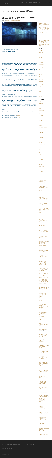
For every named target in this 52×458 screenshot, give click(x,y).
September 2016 (41, 88)
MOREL (45, 180)
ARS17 (45, 413)
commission (40, 122)
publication (40, 161)
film (39, 135)
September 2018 (41, 55)
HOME (40, 289)
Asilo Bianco (41, 237)
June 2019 (40, 50)
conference (40, 125)
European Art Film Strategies (43, 204)
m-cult (46, 187)
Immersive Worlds (42, 398)
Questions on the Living (42, 312)
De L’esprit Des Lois (42, 303)
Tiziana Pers (46, 294)
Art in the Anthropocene (42, 264)
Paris (40, 208)
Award (40, 108)
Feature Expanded (42, 386)
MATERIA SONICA (42, 356)
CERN (44, 340)
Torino (40, 314)
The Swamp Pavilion (42, 246)
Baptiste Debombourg (42, 429)
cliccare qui (19, 117)
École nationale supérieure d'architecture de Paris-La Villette (44, 273)
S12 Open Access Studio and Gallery (43, 193)
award (40, 317)
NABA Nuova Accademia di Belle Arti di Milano (44, 307)
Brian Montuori (41, 115)
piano (40, 329)
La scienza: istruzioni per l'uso (43, 351)
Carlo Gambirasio (41, 118)
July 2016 (40, 91)
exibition (40, 257)
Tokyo (46, 292)
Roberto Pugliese (41, 187)
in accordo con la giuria (42, 269)
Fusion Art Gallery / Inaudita (43, 270)
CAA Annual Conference (42, 226)
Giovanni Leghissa (41, 407)
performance (41, 157)
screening (40, 164)
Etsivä (44, 202)
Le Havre (45, 203)
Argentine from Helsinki (42, 293)
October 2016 (41, 86)
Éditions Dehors (41, 210)
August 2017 (41, 69)
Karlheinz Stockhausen (42, 382)
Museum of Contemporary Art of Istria (44, 212)
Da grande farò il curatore (43, 127)
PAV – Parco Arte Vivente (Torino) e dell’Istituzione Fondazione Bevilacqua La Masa (44, 277)
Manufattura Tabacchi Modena (43, 231)
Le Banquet (41, 406)
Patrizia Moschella (42, 346)
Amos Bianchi (41, 381)
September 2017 (41, 67)
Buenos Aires (46, 377)
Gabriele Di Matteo (42, 140)
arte (39, 280)
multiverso (46, 345)
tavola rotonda (41, 352)
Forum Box (40, 340)
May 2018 (40, 59)
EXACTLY (40, 388)
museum (40, 154)
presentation (41, 159)
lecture (40, 149)
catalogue (40, 399)
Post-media (41, 180)
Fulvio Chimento (41, 186)
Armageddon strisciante (42, 225)
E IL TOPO (40, 370)
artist (11, 20)
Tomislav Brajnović (42, 171)
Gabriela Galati (41, 139)
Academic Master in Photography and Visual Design (44, 316)
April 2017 (40, 76)
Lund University (41, 339)
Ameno (45, 237)
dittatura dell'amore (42, 235)
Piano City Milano (41, 336)
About (26, 2)
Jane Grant (40, 147)
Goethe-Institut (41, 292)
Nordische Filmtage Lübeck (43, 220)
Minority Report (41, 152)
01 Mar (3, 20)
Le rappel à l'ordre (42, 372)
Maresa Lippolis (46, 370)
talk (39, 169)
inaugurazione (45, 363)
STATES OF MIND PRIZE (42, 275)
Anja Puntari (41, 103)
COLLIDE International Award (43, 328)
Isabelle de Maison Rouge (43, 288)
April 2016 (40, 96)
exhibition (14, 20)
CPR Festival (41, 335)
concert (40, 123)
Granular (45, 283)
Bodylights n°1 (41, 305)
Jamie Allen (40, 145)
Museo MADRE (41, 358)
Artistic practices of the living (43, 268)
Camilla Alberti (41, 430)
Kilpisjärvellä (41, 219)
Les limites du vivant (46, 209)
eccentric (7, 20)
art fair (40, 105)
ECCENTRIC (41, 428)
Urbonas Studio (41, 249)
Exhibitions (35, 2)
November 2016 (41, 84)
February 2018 (41, 60)
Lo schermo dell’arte (45, 289)
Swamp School (41, 256)
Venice (46, 199)
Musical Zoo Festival (42, 366)
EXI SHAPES (41, 181)
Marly (47, 324)
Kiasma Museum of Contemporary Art (44, 397)
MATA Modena (45, 230)
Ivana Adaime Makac (42, 422)
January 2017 (41, 81)
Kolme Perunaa (41, 347)
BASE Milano (44, 329)
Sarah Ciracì (18, 20)
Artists (30, 2)
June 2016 (40, 93)
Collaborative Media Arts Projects (43, 190)
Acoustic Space (44, 177)
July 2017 (40, 71)
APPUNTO (40, 377)
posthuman (41, 260)
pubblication (41, 330)
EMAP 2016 (41, 334)
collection (40, 120)
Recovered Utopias (42, 188)
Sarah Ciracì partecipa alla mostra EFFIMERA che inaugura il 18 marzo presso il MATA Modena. (19, 18)
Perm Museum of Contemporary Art (44, 244)
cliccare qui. (19, 115)
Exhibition (40, 434)
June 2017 (40, 72)
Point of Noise (41, 357)
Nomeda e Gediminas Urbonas (43, 250)
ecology (40, 245)
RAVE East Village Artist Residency (42, 296)
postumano (41, 387)
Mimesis (45, 334)
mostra (40, 230)
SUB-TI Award (41, 294)
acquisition (40, 101)
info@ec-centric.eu (31, 445)
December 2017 (41, 64)
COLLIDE (40, 323)
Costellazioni (41, 371)
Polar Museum (41, 255)
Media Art (45, 335)
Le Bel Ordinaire (41, 241)
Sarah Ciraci (41, 424)
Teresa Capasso (41, 199)
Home (22, 2)
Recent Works (45, 314)
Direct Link (40, 297)
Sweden (46, 256)
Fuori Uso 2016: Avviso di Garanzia (43, 365)
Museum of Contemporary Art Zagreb (43, 299)
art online (40, 224)
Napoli (46, 357)
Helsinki (45, 371)
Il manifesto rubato (42, 362)
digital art (40, 221)
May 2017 (40, 74)
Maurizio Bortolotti (44, 280)
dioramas (46, 241)
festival (40, 350)
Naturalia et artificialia (42, 417)
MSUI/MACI (45, 224)
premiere (40, 202)
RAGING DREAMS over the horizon (43, 401)
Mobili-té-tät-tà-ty (42, 324)
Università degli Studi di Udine (43, 287)
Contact (41, 2)
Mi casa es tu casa (41, 197)
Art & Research (41, 345)
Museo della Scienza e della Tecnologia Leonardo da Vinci (43, 392)
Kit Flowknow (45, 198)
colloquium (40, 283)
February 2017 (41, 79)
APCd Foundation (41, 325)
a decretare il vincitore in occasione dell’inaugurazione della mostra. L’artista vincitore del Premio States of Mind (44, 262)
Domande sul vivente (42, 313)
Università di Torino (42, 308)
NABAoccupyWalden (42, 251)
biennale (40, 113)
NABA (45, 381)
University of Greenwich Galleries (44, 281)
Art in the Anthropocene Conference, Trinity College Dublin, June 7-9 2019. (44, 24)
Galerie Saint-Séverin (45, 208)
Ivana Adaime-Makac (42, 144)
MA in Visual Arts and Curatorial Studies (44, 319)
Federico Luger (41, 132)
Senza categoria (41, 166)
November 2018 (41, 54)
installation (40, 142)
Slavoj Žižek (41, 300)
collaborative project (42, 182)
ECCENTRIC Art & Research (43, 433)
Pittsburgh (40, 375)
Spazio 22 (40, 198)
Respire (40, 209)
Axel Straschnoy (41, 110)
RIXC (40, 177)
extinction (44, 245)
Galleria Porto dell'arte (42, 304)
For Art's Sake (41, 137)
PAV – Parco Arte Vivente (43, 279)
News (46, 2)
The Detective (41, 411)
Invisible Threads (41, 341)
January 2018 (41, 62)
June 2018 (40, 57)
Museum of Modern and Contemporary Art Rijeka (43, 216)
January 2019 (41, 52)
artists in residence (42, 242)
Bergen (44, 399)
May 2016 (40, 94)
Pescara (40, 363)
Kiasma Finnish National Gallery (43, 412)
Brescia (47, 362)
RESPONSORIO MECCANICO (43, 383)
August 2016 (41, 89)
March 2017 (41, 77)
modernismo (46, 387)
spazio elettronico (42, 232)
